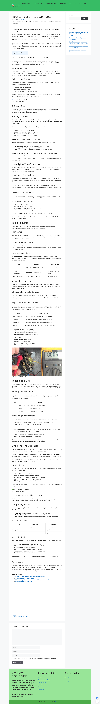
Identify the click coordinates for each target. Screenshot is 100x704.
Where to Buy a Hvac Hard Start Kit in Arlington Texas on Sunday (33, 580)
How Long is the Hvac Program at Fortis (22, 617)
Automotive (63, 3)
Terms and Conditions (44, 680)
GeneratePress (59, 701)
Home (39, 677)
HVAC (14, 615)
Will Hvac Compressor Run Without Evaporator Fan (30, 576)
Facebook (67, 677)
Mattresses (41, 689)
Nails (85, 3)
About (70, 3)
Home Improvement (26, 3)
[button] (21, 7)
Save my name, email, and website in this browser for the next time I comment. (35, 658)
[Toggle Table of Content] (24, 53)
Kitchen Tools (38, 3)
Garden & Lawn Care (51, 3)
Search (71, 15)
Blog (75, 3)
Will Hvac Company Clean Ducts (24, 578)
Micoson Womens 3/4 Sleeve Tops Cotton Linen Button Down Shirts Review (78, 33)
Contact (40, 684)
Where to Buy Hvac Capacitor (23, 581)
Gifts (80, 3)
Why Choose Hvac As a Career (20, 616)
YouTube (66, 681)
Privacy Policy (42, 682)
